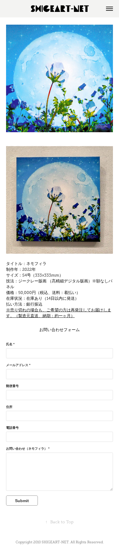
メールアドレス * (18, 365)
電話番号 (12, 427)
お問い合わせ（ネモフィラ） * (27, 448)
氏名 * (10, 344)
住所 (9, 406)
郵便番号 (12, 386)
